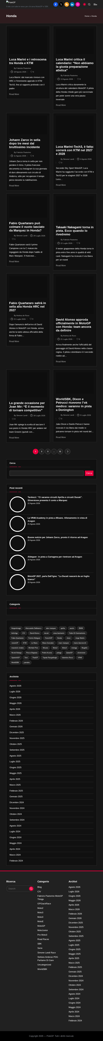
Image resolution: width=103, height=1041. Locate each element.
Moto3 (64, 648)
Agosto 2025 (15, 756)
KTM (25, 643)
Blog (39, 887)
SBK (39, 944)
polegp (59, 653)
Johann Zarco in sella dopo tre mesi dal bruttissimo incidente (24, 143)
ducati (46, 633)
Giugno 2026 (15, 697)
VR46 (80, 658)
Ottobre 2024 (16, 814)
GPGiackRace (44, 903)
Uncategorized (44, 965)
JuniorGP (14, 643)
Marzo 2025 (15, 785)
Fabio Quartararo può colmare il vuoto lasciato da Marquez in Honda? (26, 226)
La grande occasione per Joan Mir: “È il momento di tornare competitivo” (27, 406)
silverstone (81, 653)
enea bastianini (58, 633)
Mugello (84, 648)
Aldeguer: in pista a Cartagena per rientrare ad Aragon (55, 557)
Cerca (12, 463)
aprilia (63, 628)
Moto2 (55, 648)
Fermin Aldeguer (34, 638)
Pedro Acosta (47, 653)
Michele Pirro (33, 648)
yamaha (27, 662)
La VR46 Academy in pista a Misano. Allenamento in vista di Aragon (57, 519)
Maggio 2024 (15, 843)
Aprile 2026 (15, 709)
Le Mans (34, 643)
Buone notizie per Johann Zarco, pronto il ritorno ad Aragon (58, 537)
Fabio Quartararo (17, 638)
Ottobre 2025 (16, 744)
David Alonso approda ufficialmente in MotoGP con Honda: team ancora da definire (73, 325)
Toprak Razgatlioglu (50, 658)
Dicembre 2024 (17, 802)
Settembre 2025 (17, 750)
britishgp (14, 633)
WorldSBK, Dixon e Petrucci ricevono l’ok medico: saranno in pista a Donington (74, 404)
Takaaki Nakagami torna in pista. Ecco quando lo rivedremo (75, 230)
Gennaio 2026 (16, 726)
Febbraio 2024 (16, 861)
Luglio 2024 (15, 831)
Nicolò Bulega (16, 653)
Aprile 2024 (15, 849)
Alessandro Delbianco (33, 628)
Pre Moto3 (42, 935)
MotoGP (41, 926)
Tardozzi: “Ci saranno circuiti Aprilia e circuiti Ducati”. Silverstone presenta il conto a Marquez (55, 499)
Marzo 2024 (15, 855)
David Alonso (34, 633)
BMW (81, 628)
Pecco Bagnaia (31, 653)
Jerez (69, 638)
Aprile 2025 (15, 779)
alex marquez (51, 628)
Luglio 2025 (15, 761)
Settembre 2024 (17, 820)
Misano (45, 648)
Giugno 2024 (15, 837)
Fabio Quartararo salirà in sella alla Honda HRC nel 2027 (27, 306)
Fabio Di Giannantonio (77, 633)
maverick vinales (17, 648)
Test (26, 658)
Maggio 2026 (15, 703)
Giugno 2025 (15, 767)
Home (87, 16)
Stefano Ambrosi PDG (47, 959)
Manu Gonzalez (48, 643)
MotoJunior (42, 930)
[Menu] (95, 4)
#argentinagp (16, 628)
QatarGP (69, 653)
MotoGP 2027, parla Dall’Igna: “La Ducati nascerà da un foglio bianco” (58, 578)
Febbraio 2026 (16, 721)
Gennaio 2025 (16, 796)
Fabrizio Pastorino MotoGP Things (50, 897)
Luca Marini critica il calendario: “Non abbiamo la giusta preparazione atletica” (75, 65)
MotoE (40, 921)
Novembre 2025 (17, 738)
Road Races (43, 939)
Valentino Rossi (67, 658)
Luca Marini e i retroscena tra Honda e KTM (27, 61)
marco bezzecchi (80, 643)
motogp (74, 648)
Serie (39, 948)
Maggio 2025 (15, 773)
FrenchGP (48, 638)
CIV (23, 633)
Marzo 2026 (15, 715)
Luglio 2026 (15, 691)
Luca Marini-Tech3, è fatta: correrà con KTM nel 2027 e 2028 (75, 150)
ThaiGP (35, 658)
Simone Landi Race (46, 952)
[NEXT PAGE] (67, 451)
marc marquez (64, 643)
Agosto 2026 (15, 686)
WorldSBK (15, 662)
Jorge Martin (79, 638)
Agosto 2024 (15, 826)
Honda (59, 638)
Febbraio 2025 (16, 791)
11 (60, 451)
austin (72, 628)
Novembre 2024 (17, 808)
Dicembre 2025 (17, 732)
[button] (67, 451)
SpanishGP (15, 658)
